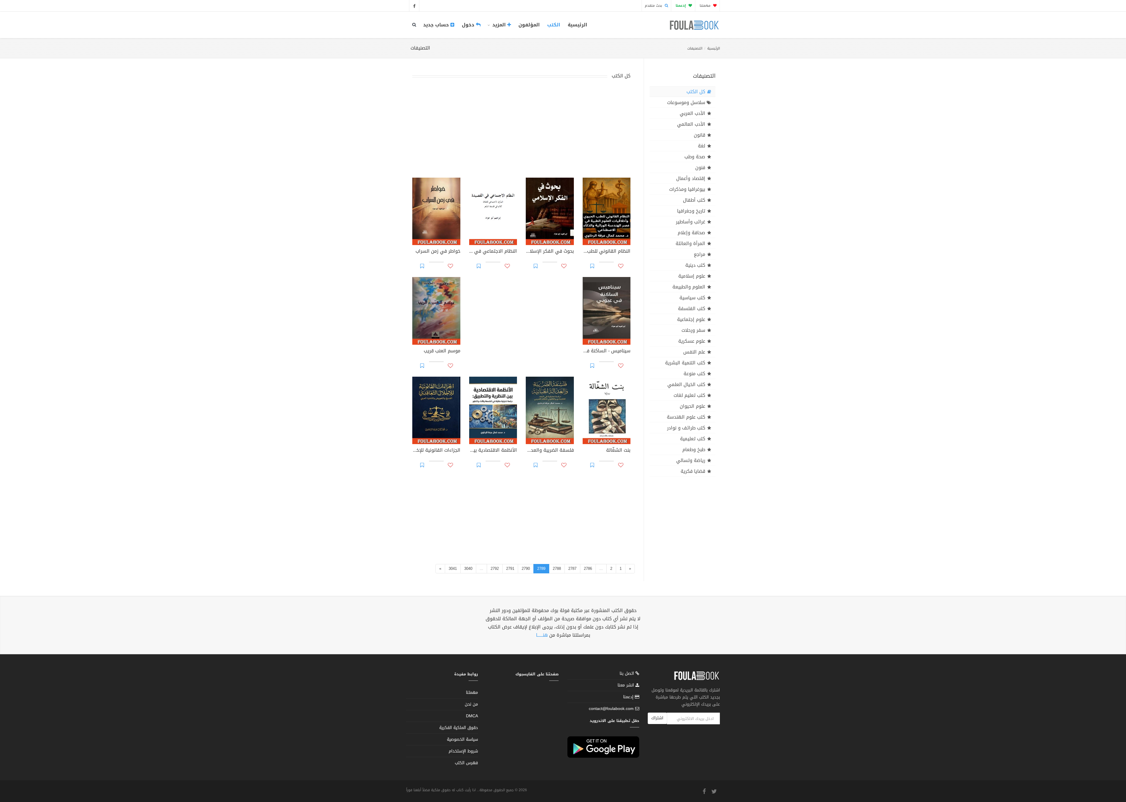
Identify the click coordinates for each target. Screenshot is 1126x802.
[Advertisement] (521, 130)
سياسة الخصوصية (462, 739)
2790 (526, 568)
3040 (468, 568)
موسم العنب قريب (442, 351)
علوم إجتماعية (691, 319)
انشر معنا (626, 685)
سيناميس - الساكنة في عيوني (607, 351)
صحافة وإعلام (691, 232)
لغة (701, 145)
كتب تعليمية (692, 438)
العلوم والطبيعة (688, 286)
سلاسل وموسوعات (686, 102)
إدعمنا (629, 697)
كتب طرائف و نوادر (686, 427)
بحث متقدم (654, 5)
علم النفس (694, 351)
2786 (588, 568)
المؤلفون (529, 24)
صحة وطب (694, 156)
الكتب (553, 24)
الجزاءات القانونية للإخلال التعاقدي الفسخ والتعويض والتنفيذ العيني (436, 451)
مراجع (699, 254)
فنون (700, 167)
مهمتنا (706, 5)
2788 (557, 568)
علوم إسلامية (691, 276)
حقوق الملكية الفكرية (458, 728)
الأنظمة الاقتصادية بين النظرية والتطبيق (493, 451)
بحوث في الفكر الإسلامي (550, 252)
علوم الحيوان (692, 406)
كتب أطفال (694, 200)
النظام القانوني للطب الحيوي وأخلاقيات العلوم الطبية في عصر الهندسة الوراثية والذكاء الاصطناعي (607, 252)
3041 (453, 568)
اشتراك (657, 718)
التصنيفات (694, 48)
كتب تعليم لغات (689, 395)
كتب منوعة (694, 373)
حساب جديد (436, 24)
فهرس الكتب (466, 763)
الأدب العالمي (691, 124)
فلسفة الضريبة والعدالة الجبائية (550, 451)
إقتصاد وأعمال (690, 178)
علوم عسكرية (691, 341)
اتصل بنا (627, 674)
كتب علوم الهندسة (686, 417)
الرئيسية (577, 24)
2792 (495, 568)
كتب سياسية (692, 297)
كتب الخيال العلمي (686, 384)
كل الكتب (695, 91)
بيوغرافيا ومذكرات (687, 189)
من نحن (471, 704)
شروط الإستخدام (463, 751)
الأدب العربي (692, 113)
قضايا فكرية (693, 471)
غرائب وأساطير (690, 221)
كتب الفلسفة (691, 308)
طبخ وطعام (693, 449)
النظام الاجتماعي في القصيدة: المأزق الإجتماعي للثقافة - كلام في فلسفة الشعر (493, 252)
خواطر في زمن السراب (438, 252)
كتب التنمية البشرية (685, 362)
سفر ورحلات (693, 330)
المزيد (499, 24)
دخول (469, 24)
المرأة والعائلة (690, 243)
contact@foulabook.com (611, 709)
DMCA (472, 716)
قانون (699, 135)
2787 (572, 568)
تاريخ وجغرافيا (691, 210)
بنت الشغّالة (618, 451)
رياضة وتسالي (690, 460)
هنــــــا (542, 635)
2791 (510, 568)
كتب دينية (695, 265)
